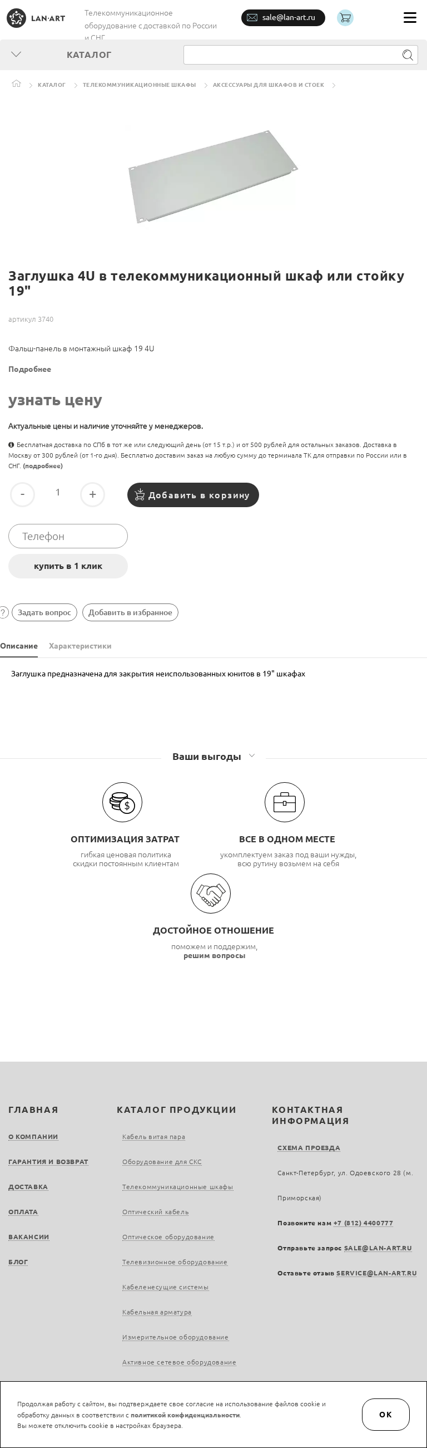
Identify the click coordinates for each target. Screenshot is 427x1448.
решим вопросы (214, 955)
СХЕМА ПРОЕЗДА (308, 1147)
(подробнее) (43, 465)
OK (386, 1414)
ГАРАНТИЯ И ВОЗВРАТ (48, 1161)
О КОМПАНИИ (33, 1136)
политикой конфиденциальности (185, 1414)
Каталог (52, 85)
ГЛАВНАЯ (33, 1110)
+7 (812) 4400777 (364, 1222)
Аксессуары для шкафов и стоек (269, 85)
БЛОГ (18, 1261)
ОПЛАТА (23, 1211)
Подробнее (29, 369)
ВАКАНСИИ (28, 1236)
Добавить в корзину (199, 495)
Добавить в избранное (130, 612)
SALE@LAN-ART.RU (378, 1247)
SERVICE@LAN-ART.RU (376, 1273)
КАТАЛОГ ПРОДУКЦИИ (176, 1110)
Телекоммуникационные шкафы (139, 85)
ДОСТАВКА (28, 1186)
